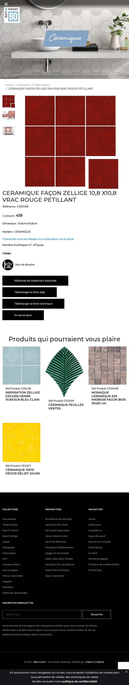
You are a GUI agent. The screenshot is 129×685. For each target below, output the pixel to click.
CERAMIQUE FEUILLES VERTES (66, 406)
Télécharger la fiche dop (29, 292)
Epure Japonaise (54, 575)
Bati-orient (40, 662)
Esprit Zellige (10, 536)
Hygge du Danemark (57, 553)
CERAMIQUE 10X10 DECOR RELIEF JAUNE (23, 471)
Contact (92, 553)
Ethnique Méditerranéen (59, 547)
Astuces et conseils (99, 541)
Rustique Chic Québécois (59, 564)
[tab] (8, 103)
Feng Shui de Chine (56, 524)
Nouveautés (9, 519)
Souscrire (97, 614)
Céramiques (42, 84)
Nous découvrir (97, 536)
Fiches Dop (94, 570)
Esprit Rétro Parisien (57, 570)
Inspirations (53, 509)
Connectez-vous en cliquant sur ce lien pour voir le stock (38, 239)
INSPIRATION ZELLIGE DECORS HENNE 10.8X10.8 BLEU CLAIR (23, 396)
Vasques (7, 581)
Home (9, 84)
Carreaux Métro (11, 564)
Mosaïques (8, 547)
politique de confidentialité (79, 681)
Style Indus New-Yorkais (59, 558)
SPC (4, 558)
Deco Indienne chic (56, 536)
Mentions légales (98, 558)
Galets (6, 541)
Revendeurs (95, 547)
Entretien (7, 587)
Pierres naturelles (12, 575)
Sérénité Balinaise (55, 541)
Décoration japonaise (57, 530)
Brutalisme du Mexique (58, 519)
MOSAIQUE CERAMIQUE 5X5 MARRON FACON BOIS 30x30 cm (109, 398)
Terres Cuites (10, 524)
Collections (23, 84)
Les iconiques (10, 570)
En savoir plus (23, 315)
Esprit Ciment (10, 530)
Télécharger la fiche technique (33, 303)
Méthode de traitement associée (35, 280)
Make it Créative (95, 662)
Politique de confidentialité (103, 564)
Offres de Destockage (14, 592)
